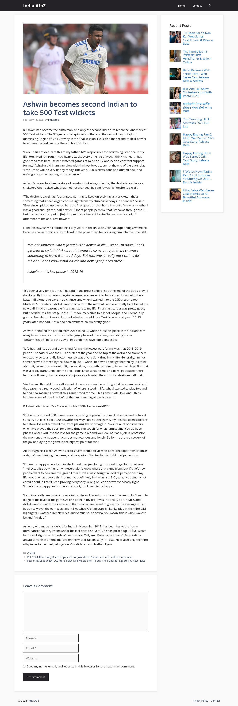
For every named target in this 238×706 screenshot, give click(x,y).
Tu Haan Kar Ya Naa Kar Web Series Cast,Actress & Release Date (198, 38)
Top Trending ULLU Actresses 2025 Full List (196, 122)
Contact (197, 5)
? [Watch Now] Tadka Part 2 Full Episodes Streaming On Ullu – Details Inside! (197, 176)
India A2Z (33, 700)
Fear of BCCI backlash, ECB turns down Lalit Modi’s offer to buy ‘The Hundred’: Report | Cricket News (86, 560)
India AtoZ (34, 6)
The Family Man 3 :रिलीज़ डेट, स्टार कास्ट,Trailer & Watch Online (197, 57)
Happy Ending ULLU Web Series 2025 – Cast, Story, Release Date (197, 158)
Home (182, 5)
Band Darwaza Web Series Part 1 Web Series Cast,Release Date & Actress (196, 75)
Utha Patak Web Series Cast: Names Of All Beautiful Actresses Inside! (198, 195)
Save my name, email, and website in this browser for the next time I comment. (81, 666)
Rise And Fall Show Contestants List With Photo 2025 (197, 92)
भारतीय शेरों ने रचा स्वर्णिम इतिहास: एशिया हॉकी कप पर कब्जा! (197, 107)
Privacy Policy (200, 700)
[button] (210, 5)
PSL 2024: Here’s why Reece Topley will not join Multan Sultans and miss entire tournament (80, 557)
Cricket (31, 553)
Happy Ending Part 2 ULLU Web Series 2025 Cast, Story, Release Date (198, 139)
